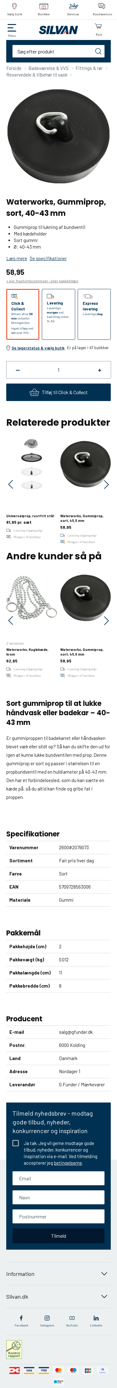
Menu (12, 35)
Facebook (21, 1325)
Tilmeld (58, 1236)
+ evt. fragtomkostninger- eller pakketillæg (42, 281)
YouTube (72, 1325)
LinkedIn (96, 1325)
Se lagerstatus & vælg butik (38, 347)
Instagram (47, 1325)
